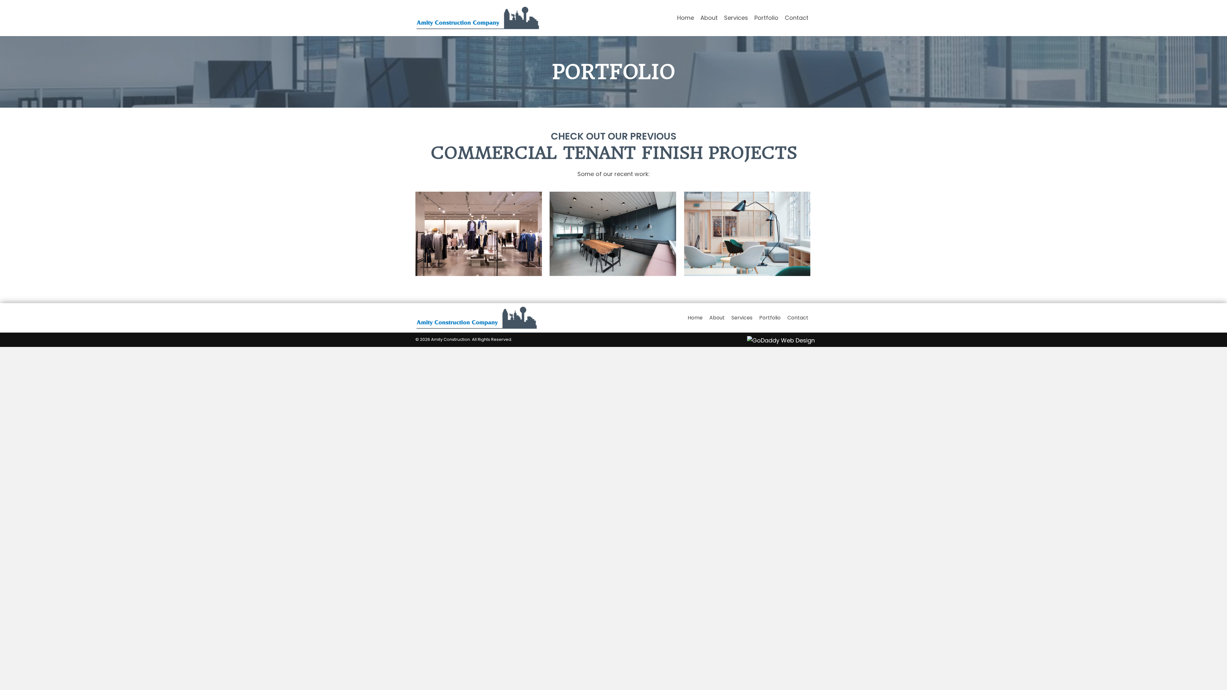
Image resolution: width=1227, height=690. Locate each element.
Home (695, 317)
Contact (797, 317)
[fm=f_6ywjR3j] (478, 234)
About (717, 317)
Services (741, 317)
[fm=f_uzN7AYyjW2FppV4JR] (747, 234)
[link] (685, 18)
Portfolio (770, 317)
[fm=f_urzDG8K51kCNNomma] (613, 234)
